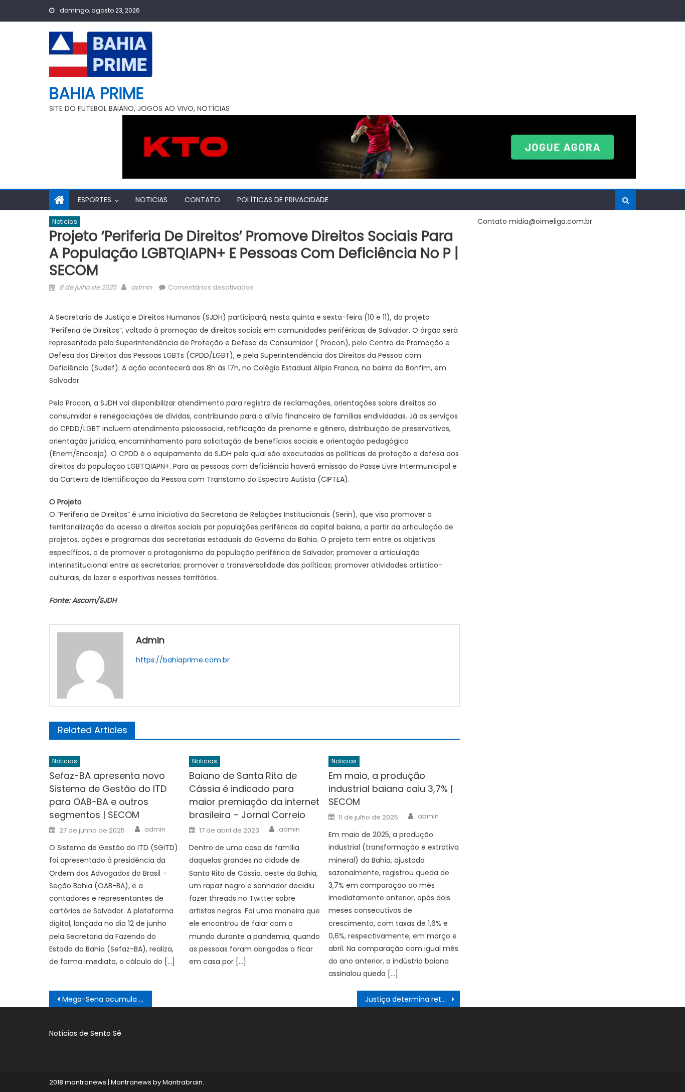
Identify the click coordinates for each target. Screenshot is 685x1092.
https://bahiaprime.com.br (183, 660)
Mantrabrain (182, 1082)
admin (141, 287)
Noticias (151, 200)
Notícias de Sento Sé (85, 1033)
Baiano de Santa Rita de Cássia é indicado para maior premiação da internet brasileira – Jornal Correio (254, 795)
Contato (202, 200)
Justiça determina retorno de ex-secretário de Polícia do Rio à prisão (412, 999)
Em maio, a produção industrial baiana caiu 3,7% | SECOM (390, 788)
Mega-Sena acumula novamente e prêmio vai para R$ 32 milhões (107, 999)
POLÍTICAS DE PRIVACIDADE (282, 200)
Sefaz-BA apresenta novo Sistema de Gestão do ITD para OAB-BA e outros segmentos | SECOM (107, 795)
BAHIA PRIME (96, 93)
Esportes (94, 200)
